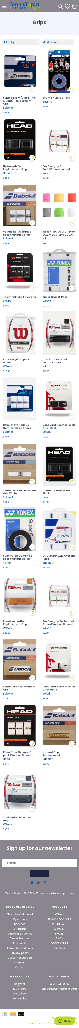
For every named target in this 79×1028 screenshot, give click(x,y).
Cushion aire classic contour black (55, 361)
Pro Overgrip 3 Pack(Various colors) (56, 168)
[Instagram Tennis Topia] (45, 882)
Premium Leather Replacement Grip (15, 623)
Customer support (19, 958)
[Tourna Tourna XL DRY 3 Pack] (59, 71)
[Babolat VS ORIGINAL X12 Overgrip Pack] (59, 529)
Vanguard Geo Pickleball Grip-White (59, 688)
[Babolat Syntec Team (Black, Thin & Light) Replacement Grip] (19, 71)
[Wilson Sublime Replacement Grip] (19, 791)
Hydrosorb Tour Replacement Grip (15, 168)
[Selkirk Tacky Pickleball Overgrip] (19, 271)
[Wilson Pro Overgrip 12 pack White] (19, 333)
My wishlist (20, 998)
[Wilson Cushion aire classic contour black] (59, 333)
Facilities (59, 948)
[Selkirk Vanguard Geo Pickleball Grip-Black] (59, 398)
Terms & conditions (20, 948)
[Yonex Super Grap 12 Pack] (59, 271)
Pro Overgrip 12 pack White (16, 361)
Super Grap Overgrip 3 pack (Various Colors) (17, 557)
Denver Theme (36, 1023)
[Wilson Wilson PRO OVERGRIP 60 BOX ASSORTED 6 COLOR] (59, 205)
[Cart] (74, 6)
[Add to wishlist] (32, 89)
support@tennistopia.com (57, 893)
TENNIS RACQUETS (59, 919)
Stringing (20, 929)
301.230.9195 (31, 893)
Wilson (59, 914)
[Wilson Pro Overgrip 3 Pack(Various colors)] (59, 140)
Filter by (9, 42)
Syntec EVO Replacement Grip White (19, 492)
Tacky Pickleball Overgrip (19, 297)
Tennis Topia (13, 893)
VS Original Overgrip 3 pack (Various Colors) (17, 233)
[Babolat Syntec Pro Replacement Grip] (19, 660)
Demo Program (20, 938)
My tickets (20, 993)
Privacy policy (20, 953)
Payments (20, 943)
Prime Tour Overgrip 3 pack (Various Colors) (17, 754)
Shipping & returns (19, 933)
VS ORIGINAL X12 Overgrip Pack (59, 557)
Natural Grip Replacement (51, 754)
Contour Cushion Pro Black (56, 492)
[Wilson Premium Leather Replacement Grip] (19, 595)
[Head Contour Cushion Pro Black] (59, 464)
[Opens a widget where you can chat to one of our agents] (64, 1021)
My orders (19, 989)
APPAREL (59, 929)
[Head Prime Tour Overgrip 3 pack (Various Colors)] (19, 726)
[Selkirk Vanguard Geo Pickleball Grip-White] (59, 660)
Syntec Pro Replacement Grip (19, 688)
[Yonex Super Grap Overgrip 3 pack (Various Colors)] (19, 529)
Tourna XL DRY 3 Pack (56, 97)
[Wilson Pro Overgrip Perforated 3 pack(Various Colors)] (59, 595)
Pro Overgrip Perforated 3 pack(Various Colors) (58, 623)
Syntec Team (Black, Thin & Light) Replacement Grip (19, 100)
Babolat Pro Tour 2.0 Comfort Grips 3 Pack (17, 426)
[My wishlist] (67, 6)
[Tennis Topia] (25, 6)
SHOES (59, 933)
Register (19, 984)
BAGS (59, 938)
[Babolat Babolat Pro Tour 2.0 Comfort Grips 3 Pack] (19, 398)
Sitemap (20, 962)
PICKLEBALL (59, 924)
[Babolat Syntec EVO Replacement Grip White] (19, 464)
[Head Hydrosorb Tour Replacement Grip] (19, 140)
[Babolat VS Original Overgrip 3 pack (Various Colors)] (19, 205)
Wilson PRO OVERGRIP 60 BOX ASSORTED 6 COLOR (59, 233)
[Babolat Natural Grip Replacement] (59, 726)
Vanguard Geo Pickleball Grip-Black (59, 426)
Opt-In (19, 967)
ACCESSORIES (59, 943)
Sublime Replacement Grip (17, 819)
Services (19, 924)
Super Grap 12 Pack (55, 297)
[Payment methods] (6, 1014)
